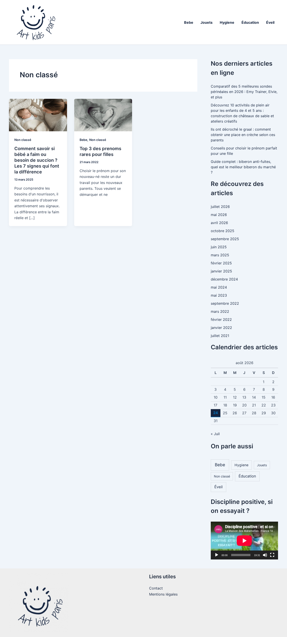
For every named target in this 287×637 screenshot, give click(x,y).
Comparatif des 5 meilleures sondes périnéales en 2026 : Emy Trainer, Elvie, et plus (244, 91)
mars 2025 (220, 255)
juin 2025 (219, 247)
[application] (244, 540)
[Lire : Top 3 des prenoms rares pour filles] (103, 114)
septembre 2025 (225, 239)
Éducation (250, 22)
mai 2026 (219, 214)
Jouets (206, 22)
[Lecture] (216, 555)
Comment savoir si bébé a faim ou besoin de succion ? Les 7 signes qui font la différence (36, 160)
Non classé (22, 140)
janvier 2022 (221, 327)
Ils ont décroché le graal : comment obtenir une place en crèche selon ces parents (243, 134)
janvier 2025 (221, 271)
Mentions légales (163, 594)
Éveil (270, 22)
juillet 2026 (220, 206)
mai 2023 (219, 295)
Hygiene (227, 22)
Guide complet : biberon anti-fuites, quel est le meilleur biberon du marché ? (243, 167)
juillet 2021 (220, 335)
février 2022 (221, 319)
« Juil (215, 434)
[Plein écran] (272, 555)
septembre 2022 (225, 303)
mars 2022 (220, 311)
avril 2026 (219, 222)
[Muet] (265, 555)
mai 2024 (219, 287)
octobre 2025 (222, 231)
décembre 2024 (224, 279)
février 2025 (221, 263)
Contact (156, 588)
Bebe (188, 22)
